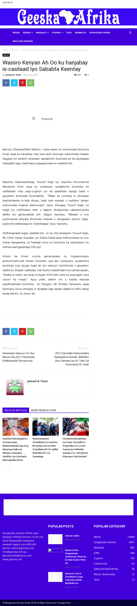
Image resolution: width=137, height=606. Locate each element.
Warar (26, 32)
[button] (130, 32)
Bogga (16, 32)
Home (5, 49)
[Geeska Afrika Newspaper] (68, 16)
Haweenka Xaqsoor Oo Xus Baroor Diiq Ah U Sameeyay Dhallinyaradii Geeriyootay (18, 357)
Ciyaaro (56, 32)
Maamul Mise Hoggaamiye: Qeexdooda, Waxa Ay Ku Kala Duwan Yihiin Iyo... (75, 556)
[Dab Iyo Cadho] (55, 539)
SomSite (75, 602)
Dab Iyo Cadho (72, 536)
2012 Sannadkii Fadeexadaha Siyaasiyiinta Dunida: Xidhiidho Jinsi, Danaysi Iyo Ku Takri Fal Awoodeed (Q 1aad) (71, 359)
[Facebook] (6, 82)
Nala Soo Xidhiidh (23, 41)
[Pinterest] (22, 82)
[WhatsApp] (30, 82)
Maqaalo (41, 32)
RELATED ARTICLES (16, 410)
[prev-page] (4, 467)
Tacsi (69, 32)
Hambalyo (80, 32)
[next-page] (10, 467)
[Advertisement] (45, 98)
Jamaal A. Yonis (13, 74)
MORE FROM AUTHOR (43, 410)
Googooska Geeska (99, 32)
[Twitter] (14, 82)
